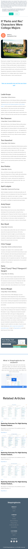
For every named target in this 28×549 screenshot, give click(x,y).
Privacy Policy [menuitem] (14, 522)
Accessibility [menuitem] (14, 527)
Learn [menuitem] (14, 510)
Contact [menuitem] (14, 518)
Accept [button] (11, 13)
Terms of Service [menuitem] (14, 520)
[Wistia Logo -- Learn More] (23, 387)
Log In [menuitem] (14, 534)
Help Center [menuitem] (14, 532)
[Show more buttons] (25, 387)
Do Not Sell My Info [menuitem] (14, 524)
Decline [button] (16, 13)
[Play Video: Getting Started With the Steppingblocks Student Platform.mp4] (14, 379)
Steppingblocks (17, 328)
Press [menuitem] (14, 516)
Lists (2, 421)
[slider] (12, 387)
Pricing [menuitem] (14, 508)
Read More (4, 432)
